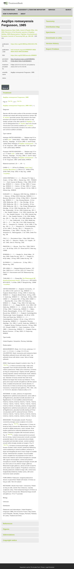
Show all (5, 88)
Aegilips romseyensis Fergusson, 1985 (16, 97)
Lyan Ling (28, 167)
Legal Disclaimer (49, 567)
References (7, 524)
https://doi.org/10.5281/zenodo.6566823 (24, 55)
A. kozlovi (6, 117)
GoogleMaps (6, 173)
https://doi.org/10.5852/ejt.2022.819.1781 (24, 44)
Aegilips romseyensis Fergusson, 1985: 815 (17, 105)
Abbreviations (9, 535)
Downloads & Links (54, 38)
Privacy (43, 567)
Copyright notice (10, 540)
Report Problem (52, 49)
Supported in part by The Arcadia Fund (30, 567)
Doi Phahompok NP (29, 278)
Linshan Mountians (9, 169)
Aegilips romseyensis (26, 143)
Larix (9, 139)
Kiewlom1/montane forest (11, 280)
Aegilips (29, 121)
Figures (6, 529)
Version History (52, 43)
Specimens (50, 32)
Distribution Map (53, 27)
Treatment (7, 93)
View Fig (10, 101)
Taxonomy (50, 21)
